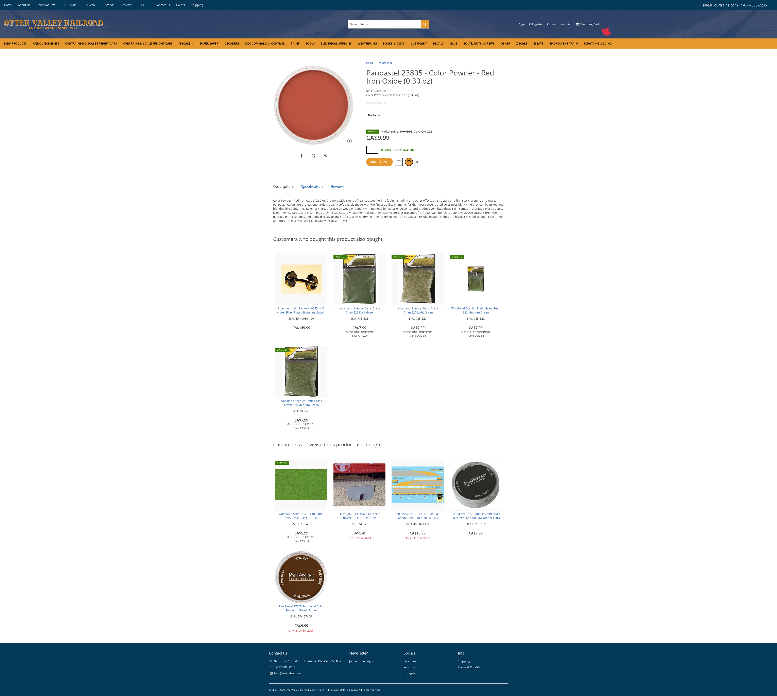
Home (369, 62)
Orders (552, 24)
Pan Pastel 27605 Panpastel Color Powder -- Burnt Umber (301, 608)
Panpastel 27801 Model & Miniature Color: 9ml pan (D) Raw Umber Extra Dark (475, 518)
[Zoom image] (350, 142)
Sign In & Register (531, 24)
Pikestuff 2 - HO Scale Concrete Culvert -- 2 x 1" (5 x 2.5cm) (359, 516)
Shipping (464, 661)
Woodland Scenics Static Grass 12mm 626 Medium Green (301, 403)
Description (283, 186)
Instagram (410, 673)
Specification (312, 186)
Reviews (338, 186)
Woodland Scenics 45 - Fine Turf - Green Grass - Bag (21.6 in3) (301, 516)
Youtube (409, 667)
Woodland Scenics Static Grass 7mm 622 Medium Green (475, 310)
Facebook (410, 661)
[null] (301, 156)
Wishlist (566, 24)
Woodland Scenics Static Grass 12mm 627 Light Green (417, 310)
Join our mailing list (362, 661)
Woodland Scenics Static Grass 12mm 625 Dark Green (359, 310)
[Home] (131, 24)
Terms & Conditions (471, 667)
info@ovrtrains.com (287, 673)
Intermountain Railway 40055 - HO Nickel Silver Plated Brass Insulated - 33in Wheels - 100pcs (301, 312)
